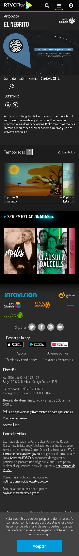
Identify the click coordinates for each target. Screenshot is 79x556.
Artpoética (11, 16)
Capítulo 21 (11, 197)
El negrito (10, 201)
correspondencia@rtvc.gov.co (21, 454)
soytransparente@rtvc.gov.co (21, 493)
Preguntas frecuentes (58, 359)
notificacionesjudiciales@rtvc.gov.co (25, 481)
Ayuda (21, 353)
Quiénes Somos (57, 353)
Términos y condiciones (21, 359)
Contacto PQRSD (20, 458)
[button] (70, 186)
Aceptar (39, 546)
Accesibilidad (11, 425)
